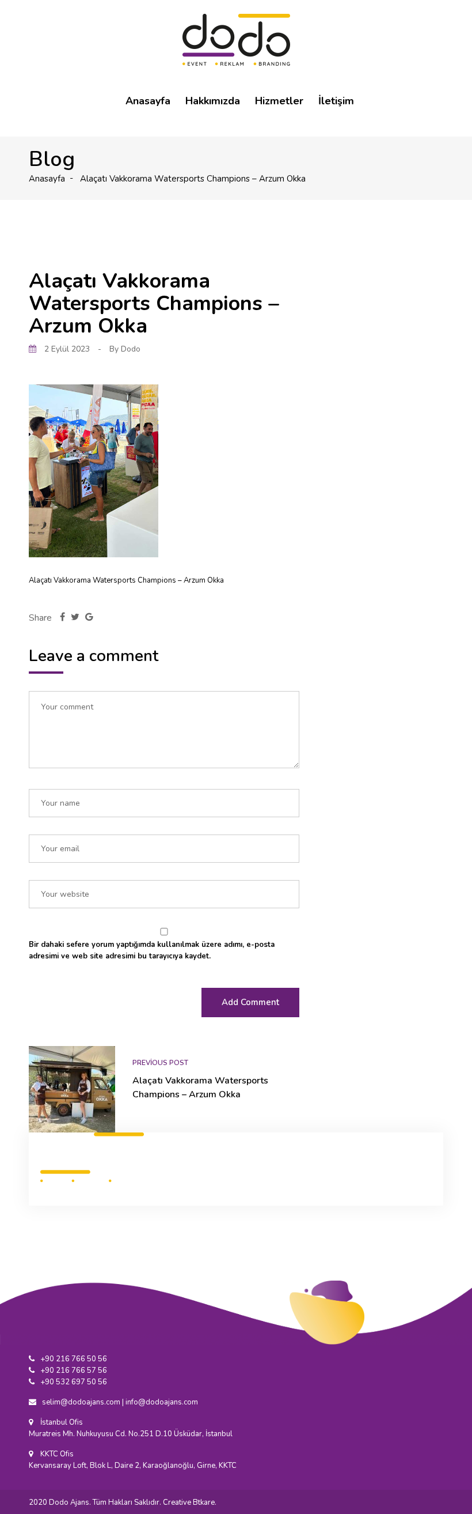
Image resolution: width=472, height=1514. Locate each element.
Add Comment (250, 1002)
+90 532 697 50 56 (73, 1382)
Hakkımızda (212, 101)
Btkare (204, 1502)
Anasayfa (147, 101)
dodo (130, 348)
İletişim (336, 101)
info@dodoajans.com (161, 1402)
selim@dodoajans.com (81, 1402)
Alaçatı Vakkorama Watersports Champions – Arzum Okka (200, 1087)
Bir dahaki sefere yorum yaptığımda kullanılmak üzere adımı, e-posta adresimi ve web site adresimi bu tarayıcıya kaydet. (152, 950)
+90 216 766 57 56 (73, 1370)
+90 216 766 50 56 (73, 1359)
